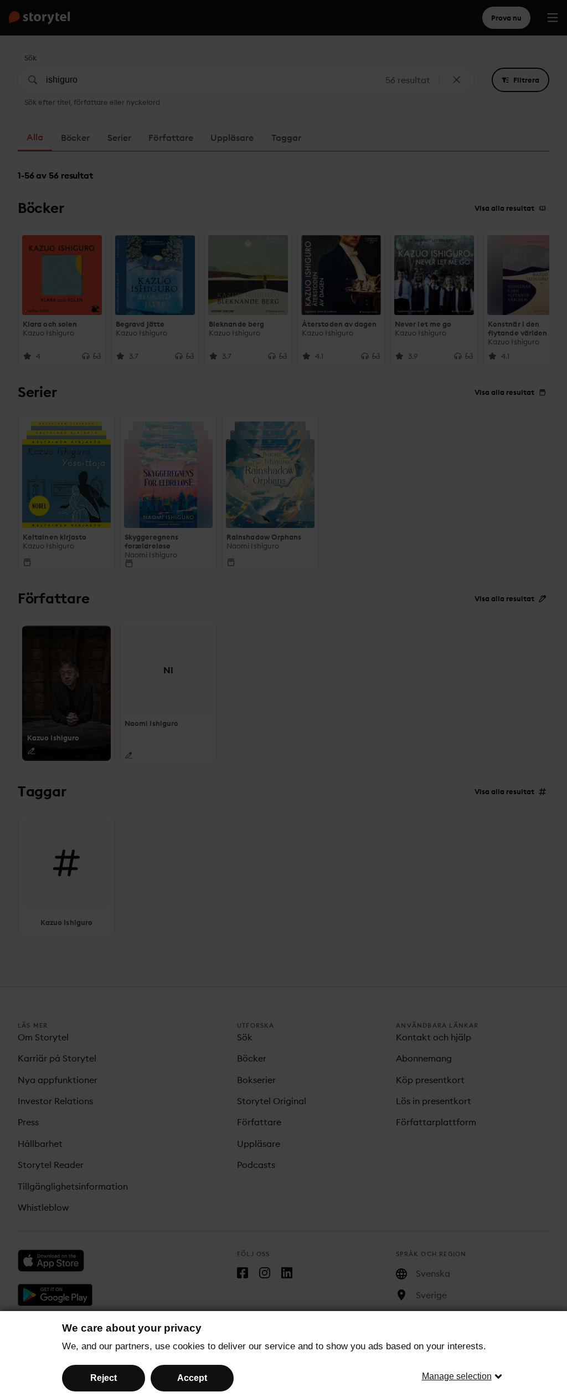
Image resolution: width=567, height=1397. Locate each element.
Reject (103, 1378)
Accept (192, 1378)
